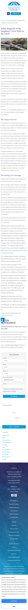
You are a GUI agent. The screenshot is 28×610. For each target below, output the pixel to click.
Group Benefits (14, 517)
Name (4, 358)
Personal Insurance (14, 504)
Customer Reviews (14, 532)
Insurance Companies (14, 535)
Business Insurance (14, 507)
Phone (5, 370)
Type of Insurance (8, 377)
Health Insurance (14, 514)
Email (4, 364)
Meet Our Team (14, 528)
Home (3, 20)
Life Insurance (14, 510)
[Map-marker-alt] (12, 495)
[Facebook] (15, 495)
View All (4, 459)
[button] (8, 13)
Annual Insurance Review (14, 560)
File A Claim (14, 553)
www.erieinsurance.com (7, 315)
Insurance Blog (9, 20)
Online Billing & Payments (14, 550)
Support (14, 547)
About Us (14, 525)
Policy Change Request (14, 557)
